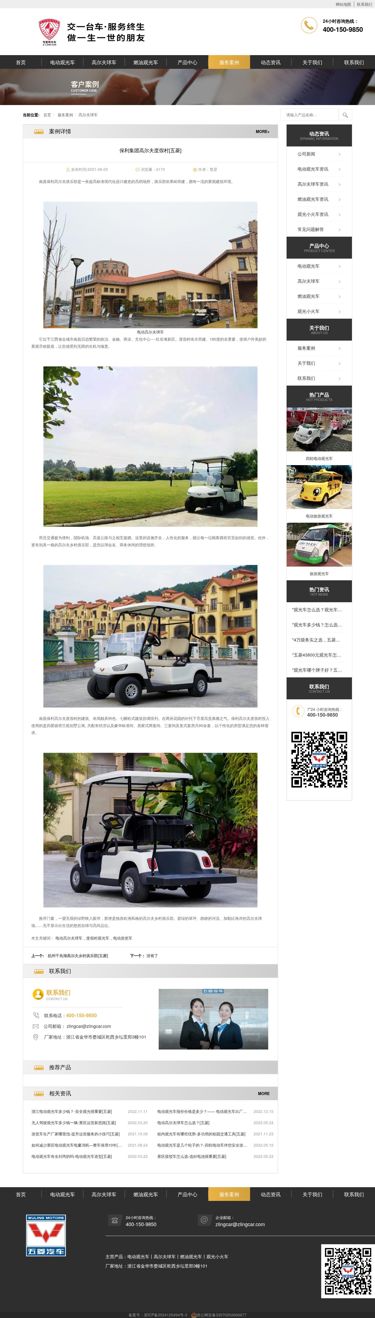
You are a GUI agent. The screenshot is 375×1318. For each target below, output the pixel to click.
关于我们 (312, 62)
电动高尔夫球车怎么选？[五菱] (183, 1122)
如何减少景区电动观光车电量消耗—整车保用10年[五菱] (77, 1145)
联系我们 (364, 4)
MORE (264, 1093)
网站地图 (343, 4)
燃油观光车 (145, 62)
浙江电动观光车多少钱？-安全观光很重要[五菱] (72, 1111)
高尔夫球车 (104, 62)
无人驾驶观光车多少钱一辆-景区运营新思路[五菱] (74, 1122)
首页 (21, 62)
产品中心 (187, 62)
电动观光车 (62, 62)
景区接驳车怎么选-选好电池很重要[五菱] (191, 1156)
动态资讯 (271, 62)
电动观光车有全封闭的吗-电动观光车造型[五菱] (72, 1156)
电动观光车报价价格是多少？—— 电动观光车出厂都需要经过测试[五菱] (202, 1111)
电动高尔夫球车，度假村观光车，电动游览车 (93, 938)
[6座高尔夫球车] (150, 265)
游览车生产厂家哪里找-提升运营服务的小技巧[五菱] (76, 1133)
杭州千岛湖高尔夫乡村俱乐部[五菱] (78, 955)
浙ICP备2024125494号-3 (165, 1314)
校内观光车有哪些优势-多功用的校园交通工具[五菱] (201, 1133)
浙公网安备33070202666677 (222, 1314)
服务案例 (229, 62)
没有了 (152, 955)
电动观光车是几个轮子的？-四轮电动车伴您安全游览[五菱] (202, 1145)
